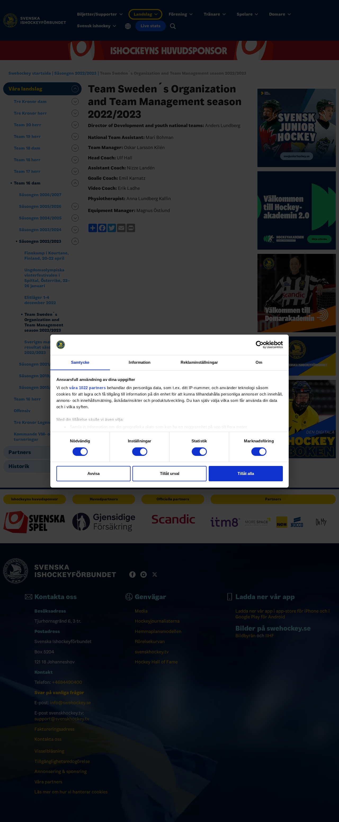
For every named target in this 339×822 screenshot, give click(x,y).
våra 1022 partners (87, 387)
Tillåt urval (169, 473)
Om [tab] (259, 362)
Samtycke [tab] (80, 362)
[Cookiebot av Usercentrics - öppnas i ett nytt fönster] (260, 345)
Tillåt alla (246, 473)
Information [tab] (139, 362)
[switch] (139, 451)
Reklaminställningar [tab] (199, 362)
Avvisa (93, 473)
